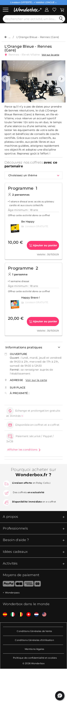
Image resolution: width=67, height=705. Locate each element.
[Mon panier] (62, 9)
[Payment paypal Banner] (7, 584)
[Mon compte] (47, 9)
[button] (5, 79)
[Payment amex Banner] (29, 584)
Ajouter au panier (45, 245)
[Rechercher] (61, 19)
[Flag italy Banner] (11, 614)
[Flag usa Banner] (42, 614)
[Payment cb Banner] (19, 584)
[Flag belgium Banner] (19, 614)
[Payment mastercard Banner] (37, 584)
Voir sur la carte (50, 54)
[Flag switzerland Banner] (27, 614)
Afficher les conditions (22, 449)
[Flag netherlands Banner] (35, 614)
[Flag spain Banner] (3, 614)
